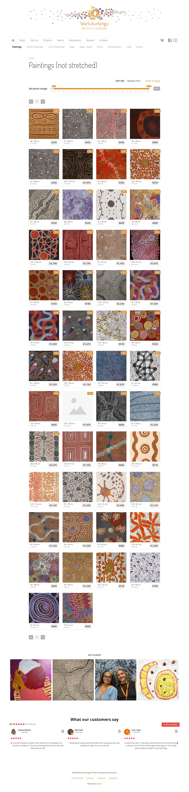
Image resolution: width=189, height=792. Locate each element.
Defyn (99, 783)
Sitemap (90, 778)
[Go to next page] (43, 101)
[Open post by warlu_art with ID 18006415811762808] (158, 679)
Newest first (133, 80)
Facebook (101, 778)
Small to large (152, 80)
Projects (47, 40)
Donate (90, 40)
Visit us (34, 40)
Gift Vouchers (114, 46)
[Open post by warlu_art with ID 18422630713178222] (115, 679)
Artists (139, 46)
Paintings (17, 46)
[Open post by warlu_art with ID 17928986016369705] (30, 679)
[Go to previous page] (31, 101)
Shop (22, 40)
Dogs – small (86, 46)
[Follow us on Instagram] (175, 40)
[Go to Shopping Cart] (162, 40)
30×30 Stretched (35, 46)
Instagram (94, 655)
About (60, 40)
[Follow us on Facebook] (170, 40)
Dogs (72, 46)
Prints (100, 46)
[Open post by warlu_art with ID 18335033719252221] (73, 679)
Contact (103, 40)
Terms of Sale (77, 778)
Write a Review (171, 725)
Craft (128, 46)
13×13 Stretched (56, 46)
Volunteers (75, 40)
